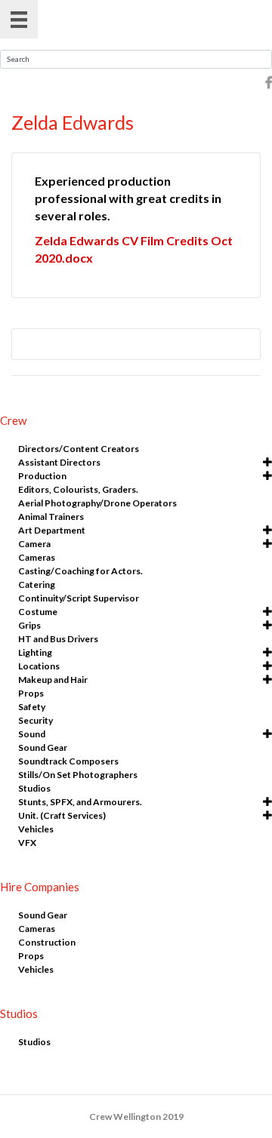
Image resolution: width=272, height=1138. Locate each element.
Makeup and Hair (53, 679)
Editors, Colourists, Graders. (78, 489)
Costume (37, 611)
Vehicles (36, 829)
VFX (27, 842)
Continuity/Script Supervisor (78, 598)
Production (42, 475)
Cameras (36, 557)
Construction (47, 942)
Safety (31, 706)
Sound (31, 734)
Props (31, 693)
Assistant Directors (59, 462)
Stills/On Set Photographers (78, 774)
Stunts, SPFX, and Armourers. (80, 801)
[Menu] (19, 19)
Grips (29, 625)
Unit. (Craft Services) (62, 815)
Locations (39, 666)
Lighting (35, 652)
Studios (34, 788)
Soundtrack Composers (68, 761)
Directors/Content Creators (78, 448)
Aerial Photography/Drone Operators (97, 503)
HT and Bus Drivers (58, 638)
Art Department (51, 530)
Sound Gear (42, 747)
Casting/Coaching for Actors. (80, 571)
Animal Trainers (51, 516)
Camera (34, 543)
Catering (36, 584)
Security (35, 720)
